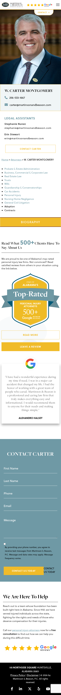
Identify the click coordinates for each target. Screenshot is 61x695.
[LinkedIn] (20, 689)
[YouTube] (48, 689)
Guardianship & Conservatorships (23, 187)
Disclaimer (32, 675)
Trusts (7, 180)
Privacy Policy (17, 675)
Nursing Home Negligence (19, 199)
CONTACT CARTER (30, 148)
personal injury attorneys (26, 630)
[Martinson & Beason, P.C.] (12, 4)
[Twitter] (30, 689)
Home (4, 159)
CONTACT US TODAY (24, 570)
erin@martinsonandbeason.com (24, 138)
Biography (30, 222)
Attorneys (16, 159)
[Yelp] (38, 689)
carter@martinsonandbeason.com (30, 105)
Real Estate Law (12, 176)
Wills (6, 183)
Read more (30, 335)
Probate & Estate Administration (22, 168)
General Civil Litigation (17, 202)
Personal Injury (12, 195)
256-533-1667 (17, 98)
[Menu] (58, 5)
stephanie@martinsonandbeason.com (27, 128)
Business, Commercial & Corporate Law (26, 172)
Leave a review (30, 346)
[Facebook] (12, 689)
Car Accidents (12, 191)
